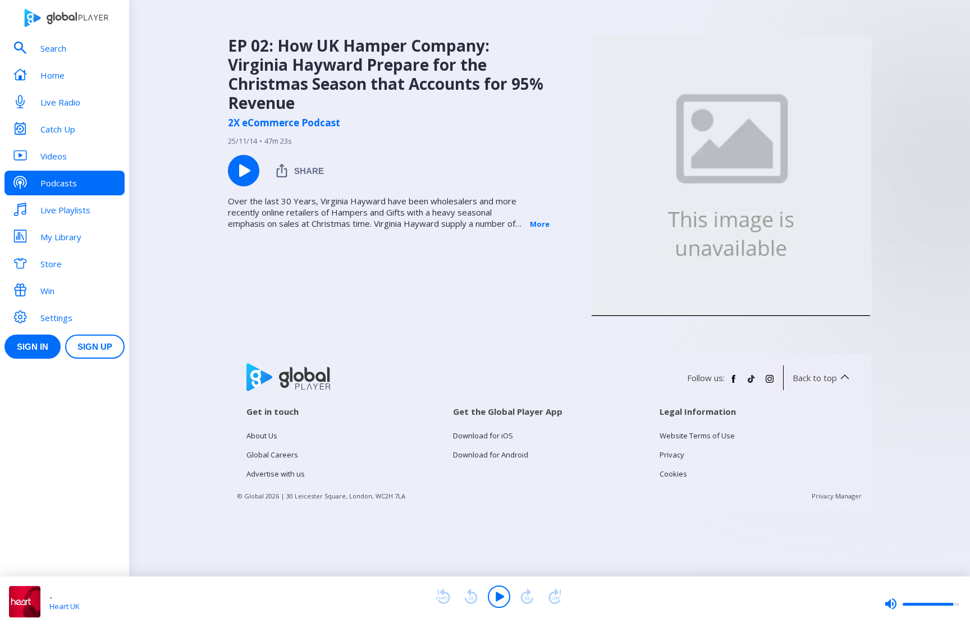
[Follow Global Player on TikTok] (751, 383)
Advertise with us (275, 474)
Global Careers (272, 455)
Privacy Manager (837, 496)
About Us (261, 436)
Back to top (815, 377)
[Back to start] (443, 596)
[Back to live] (555, 596)
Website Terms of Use (697, 436)
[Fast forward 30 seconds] (527, 596)
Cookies (673, 474)
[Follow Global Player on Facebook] (734, 383)
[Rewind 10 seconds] (471, 596)
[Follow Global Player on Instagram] (769, 383)
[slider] (922, 604)
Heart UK (64, 606)
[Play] (499, 596)
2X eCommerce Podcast (284, 123)
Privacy (672, 455)
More (540, 224)
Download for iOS (483, 436)
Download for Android (490, 455)
